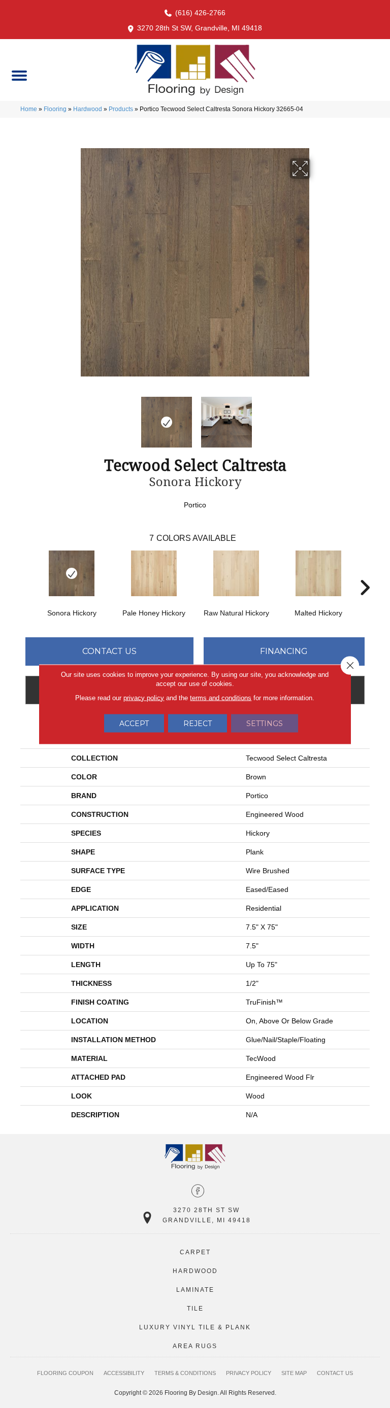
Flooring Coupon (65, 1373)
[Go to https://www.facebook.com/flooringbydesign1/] (197, 1192)
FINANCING (284, 651)
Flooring (55, 109)
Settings (264, 723)
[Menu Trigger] (19, 74)
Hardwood (87, 109)
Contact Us (109, 651)
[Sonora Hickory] (71, 573)
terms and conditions (220, 697)
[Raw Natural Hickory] (236, 573)
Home (28, 109)
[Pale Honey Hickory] (154, 573)
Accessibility (124, 1373)
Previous (73, 417)
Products (121, 109)
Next (317, 417)
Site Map (294, 1373)
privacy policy (143, 697)
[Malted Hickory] (318, 573)
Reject (197, 723)
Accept (134, 723)
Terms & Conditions (185, 1373)
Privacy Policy (248, 1373)
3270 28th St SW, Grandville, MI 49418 (199, 28)
